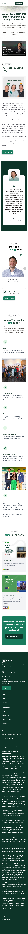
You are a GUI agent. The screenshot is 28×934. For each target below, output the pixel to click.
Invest (4, 698)
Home (4, 694)
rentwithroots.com (6, 753)
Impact (4, 702)
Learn (4, 711)
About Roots (6, 715)
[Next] (24, 268)
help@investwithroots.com (13, 734)
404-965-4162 (9, 738)
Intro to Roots (6, 719)
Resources (6, 707)
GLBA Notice (17, 768)
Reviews (4, 723)
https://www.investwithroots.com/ (10, 761)
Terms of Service (19, 766)
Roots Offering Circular (8, 747)
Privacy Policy (5, 768)
